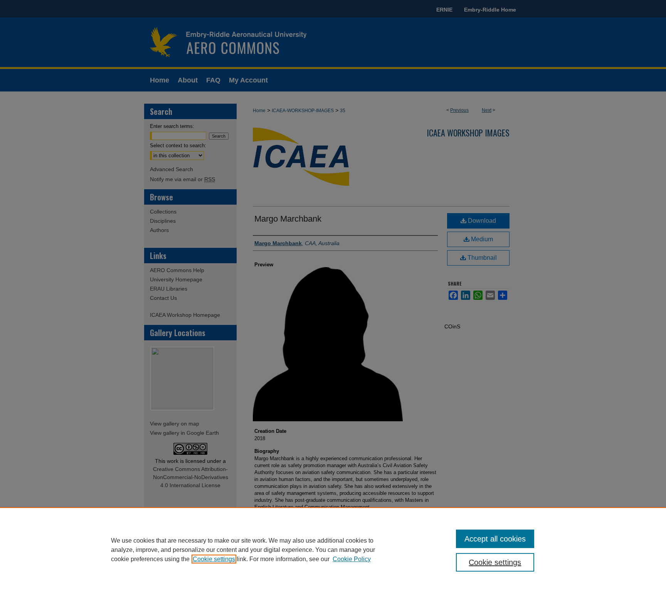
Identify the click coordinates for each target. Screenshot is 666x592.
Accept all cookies (495, 539)
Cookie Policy (352, 559)
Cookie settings (214, 559)
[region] (333, 549)
